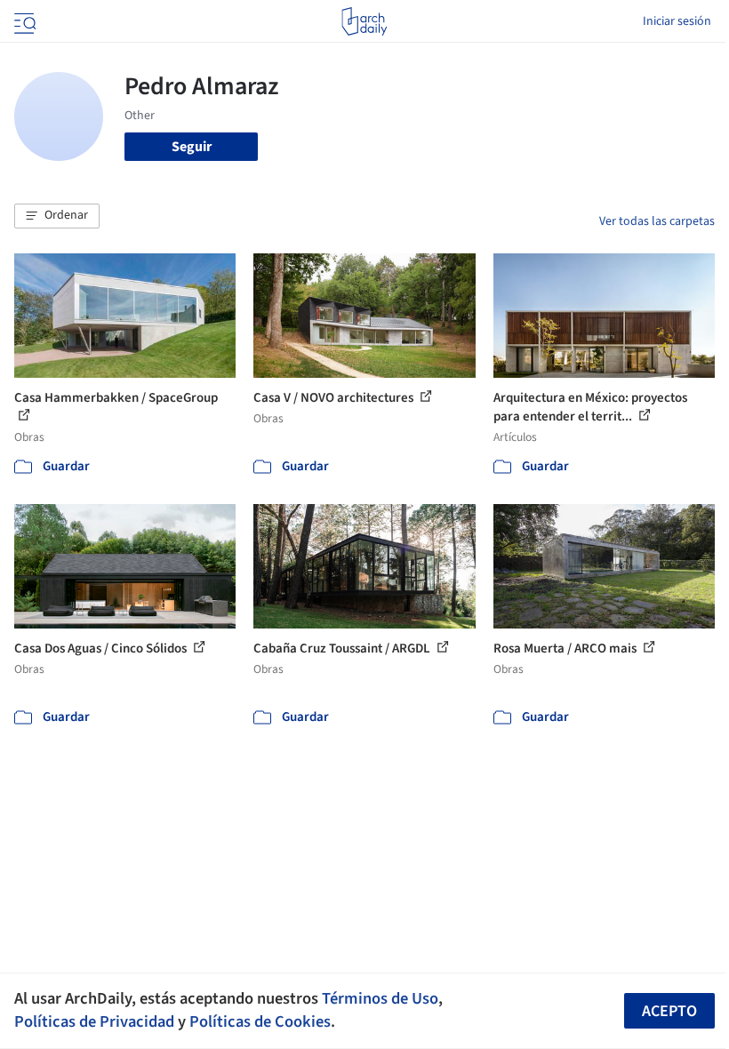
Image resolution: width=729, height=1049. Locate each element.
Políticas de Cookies (260, 1021)
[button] (57, 216)
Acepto (669, 1011)
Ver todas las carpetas (657, 221)
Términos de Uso (380, 998)
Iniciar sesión (677, 21)
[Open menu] (23, 21)
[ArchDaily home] (364, 21)
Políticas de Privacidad (94, 1021)
